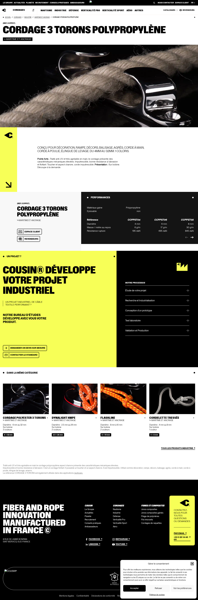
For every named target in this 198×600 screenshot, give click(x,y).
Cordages (17, 17)
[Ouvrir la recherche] (154, 3)
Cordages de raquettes (151, 523)
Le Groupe (89, 509)
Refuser (158, 588)
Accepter (134, 588)
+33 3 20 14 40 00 (181, 538)
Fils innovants (147, 519)
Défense (116, 516)
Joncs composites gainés (152, 513)
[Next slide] (192, 237)
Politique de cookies (157, 595)
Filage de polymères (150, 516)
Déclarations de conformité (103, 596)
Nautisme (117, 509)
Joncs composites (149, 509)
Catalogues (169, 10)
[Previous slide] (186, 237)
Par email (179, 533)
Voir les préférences (182, 588)
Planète (88, 516)
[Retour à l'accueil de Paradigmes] (99, 3)
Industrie (27, 17)
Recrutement (90, 519)
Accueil (8, 17)
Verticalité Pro (119, 519)
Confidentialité (82, 596)
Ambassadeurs (91, 526)
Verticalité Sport (120, 523)
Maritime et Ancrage (42, 17)
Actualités (89, 513)
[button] (192, 563)
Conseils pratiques (93, 523)
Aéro (115, 526)
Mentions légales (66, 596)
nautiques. (78, 473)
